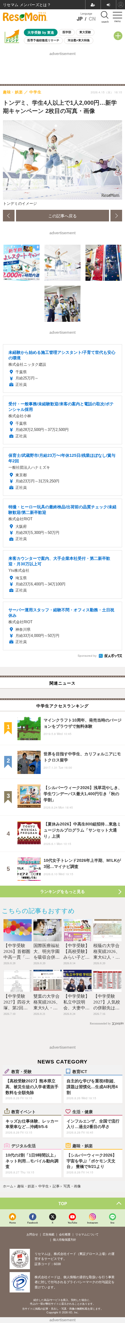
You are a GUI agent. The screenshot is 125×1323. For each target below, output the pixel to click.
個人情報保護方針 (64, 1239)
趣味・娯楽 (82, 1145)
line (112, 1222)
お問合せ (32, 1234)
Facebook (32, 1222)
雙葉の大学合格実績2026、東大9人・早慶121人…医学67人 (46, 1008)
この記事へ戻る (62, 216)
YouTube (72, 1222)
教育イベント (23, 1111)
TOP (62, 1203)
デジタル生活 (23, 1145)
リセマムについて (87, 1234)
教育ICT (79, 1071)
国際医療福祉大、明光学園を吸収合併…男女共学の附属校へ (46, 957)
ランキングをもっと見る (62, 891)
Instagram (92, 1222)
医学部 (67, 32)
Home (12, 1222)
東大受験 (85, 32)
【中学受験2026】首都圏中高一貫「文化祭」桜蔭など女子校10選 (16, 957)
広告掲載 (48, 1234)
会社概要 (65, 1234)
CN (92, 18)
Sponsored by (87, 655)
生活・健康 (82, 1111)
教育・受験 (21, 1071)
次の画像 (116, 215)
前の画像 (9, 215)
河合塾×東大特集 (79, 40)
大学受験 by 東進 (40, 32)
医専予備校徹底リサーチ (43, 40)
